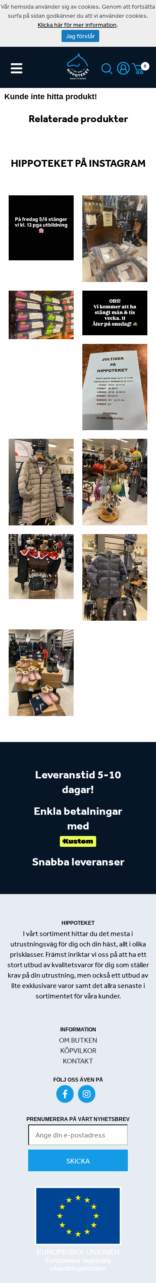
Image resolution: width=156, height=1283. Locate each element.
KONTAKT (78, 1060)
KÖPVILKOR (78, 1050)
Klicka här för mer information (77, 25)
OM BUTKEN (78, 1040)
